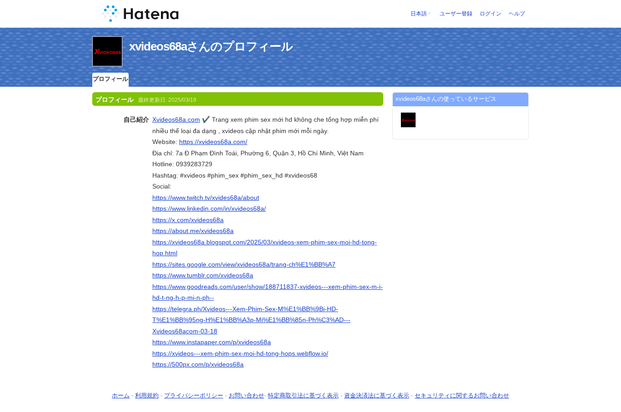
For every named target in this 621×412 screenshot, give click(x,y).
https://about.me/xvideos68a (193, 230)
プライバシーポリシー (193, 395)
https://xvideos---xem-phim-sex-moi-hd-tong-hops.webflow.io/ (240, 353)
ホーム (121, 395)
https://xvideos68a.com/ (213, 141)
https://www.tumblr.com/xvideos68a (202, 275)
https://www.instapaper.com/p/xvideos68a (211, 342)
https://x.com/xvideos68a (188, 219)
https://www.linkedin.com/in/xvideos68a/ (209, 208)
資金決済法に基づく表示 (376, 395)
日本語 (419, 13)
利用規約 (147, 395)
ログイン (490, 13)
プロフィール (110, 78)
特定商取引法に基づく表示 (303, 395)
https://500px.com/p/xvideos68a (198, 364)
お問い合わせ (246, 395)
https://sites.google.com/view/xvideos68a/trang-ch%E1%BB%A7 (244, 264)
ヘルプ (517, 13)
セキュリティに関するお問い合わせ (462, 395)
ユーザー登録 (456, 13)
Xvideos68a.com (176, 119)
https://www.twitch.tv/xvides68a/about (205, 197)
